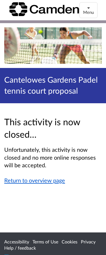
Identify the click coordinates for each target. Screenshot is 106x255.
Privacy (88, 241)
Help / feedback (20, 247)
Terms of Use (45, 241)
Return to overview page (34, 180)
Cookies (69, 241)
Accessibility (16, 241)
